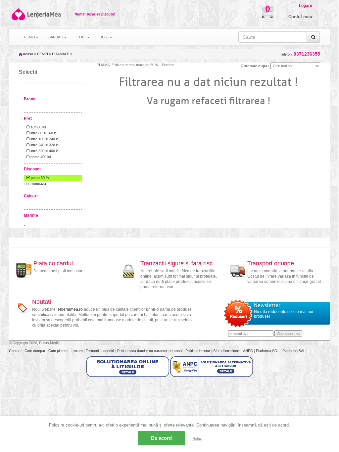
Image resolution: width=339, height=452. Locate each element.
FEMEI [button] (29, 37)
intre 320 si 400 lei (44, 151)
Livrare (78, 351)
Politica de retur (198, 351)
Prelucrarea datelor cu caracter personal (150, 351)
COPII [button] (81, 37)
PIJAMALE (60, 54)
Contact (16, 351)
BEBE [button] (104, 37)
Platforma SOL (267, 351)
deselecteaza (35, 184)
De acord (161, 438)
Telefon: (300, 54)
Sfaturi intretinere (227, 351)
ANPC (248, 351)
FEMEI (42, 54)
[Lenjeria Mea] (18, 14)
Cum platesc (59, 351)
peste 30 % (39, 178)
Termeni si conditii (100, 351)
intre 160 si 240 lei (44, 139)
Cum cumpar (35, 351)
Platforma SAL (293, 351)
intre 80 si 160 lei (43, 133)
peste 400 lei (40, 157)
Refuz (197, 438)
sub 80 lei (37, 127)
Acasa (27, 54)
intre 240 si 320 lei (44, 145)
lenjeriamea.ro (70, 309)
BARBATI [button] (55, 37)
